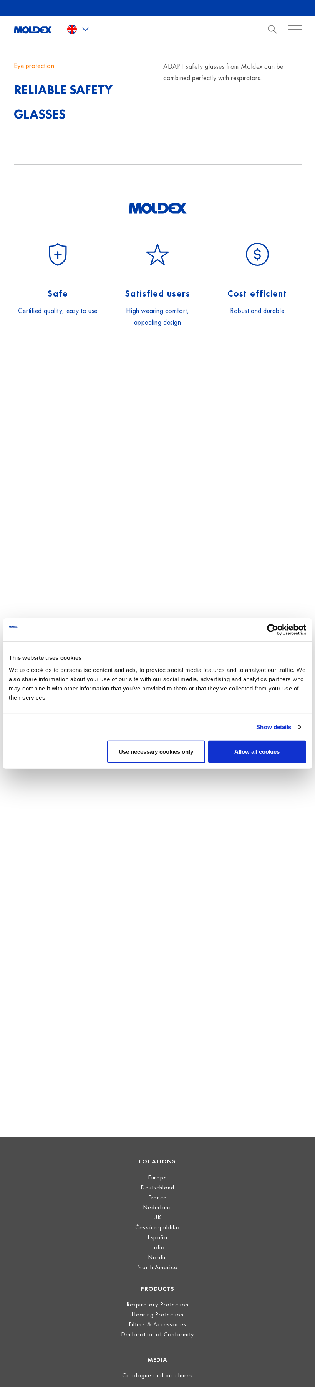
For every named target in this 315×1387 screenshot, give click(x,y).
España (158, 1237)
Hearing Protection (157, 1314)
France (157, 1197)
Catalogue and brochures (157, 1375)
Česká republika (157, 1227)
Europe (157, 1177)
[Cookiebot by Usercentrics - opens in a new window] (272, 630)
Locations (157, 1161)
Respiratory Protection (157, 1304)
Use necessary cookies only (156, 751)
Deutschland (157, 1187)
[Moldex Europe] (33, 29)
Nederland (157, 1207)
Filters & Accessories (157, 1324)
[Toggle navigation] (274, 29)
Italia (157, 1247)
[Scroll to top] (299, 1371)
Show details (273, 727)
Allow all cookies (257, 751)
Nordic (157, 1257)
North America (157, 1267)
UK (157, 1217)
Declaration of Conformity (157, 1334)
